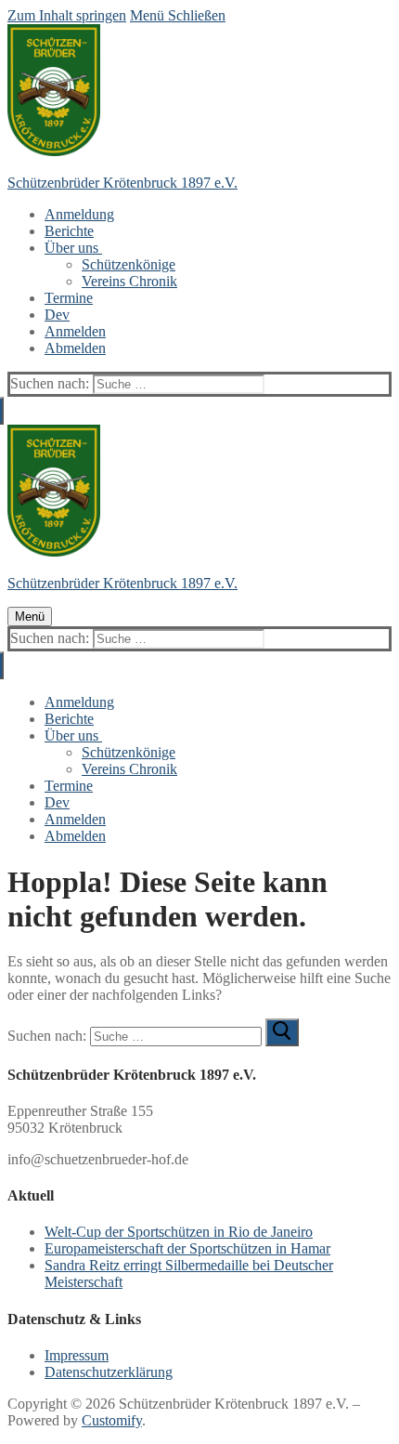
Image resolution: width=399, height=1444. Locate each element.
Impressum (77, 1355)
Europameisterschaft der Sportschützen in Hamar (187, 1248)
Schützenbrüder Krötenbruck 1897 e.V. (122, 182)
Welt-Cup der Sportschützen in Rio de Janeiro (179, 1232)
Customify (112, 1420)
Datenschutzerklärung (109, 1372)
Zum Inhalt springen (66, 15)
